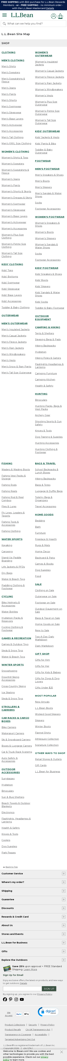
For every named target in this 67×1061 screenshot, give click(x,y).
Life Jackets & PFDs (13, 566)
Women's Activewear (14, 222)
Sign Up (49, 988)
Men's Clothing (13, 60)
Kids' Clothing (12, 264)
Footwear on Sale (45, 602)
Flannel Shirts (43, 732)
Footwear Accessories (47, 208)
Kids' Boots (41, 280)
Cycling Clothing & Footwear (12, 629)
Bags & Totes (42, 485)
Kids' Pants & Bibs (45, 143)
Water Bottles (10, 611)
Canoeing (7, 551)
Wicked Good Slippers (47, 714)
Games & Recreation (16, 638)
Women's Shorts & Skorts (16, 191)
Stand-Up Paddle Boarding (11, 559)
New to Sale (42, 630)
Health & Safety (44, 385)
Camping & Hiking (47, 327)
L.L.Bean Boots (44, 708)
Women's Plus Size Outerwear (46, 103)
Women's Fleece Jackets (49, 77)
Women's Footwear (49, 216)
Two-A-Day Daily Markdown (44, 638)
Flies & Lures (9, 506)
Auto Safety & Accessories (10, 760)
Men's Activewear (12, 125)
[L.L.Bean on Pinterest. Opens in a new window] (11, 999)
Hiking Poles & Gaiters (48, 358)
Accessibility (41, 1034)
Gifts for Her (42, 666)
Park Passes (9, 852)
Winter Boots (43, 726)
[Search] (5, 23)
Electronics (8, 812)
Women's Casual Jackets (49, 71)
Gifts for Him (42, 660)
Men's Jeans (9, 88)
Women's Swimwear (13, 204)
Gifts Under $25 (44, 687)
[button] (49, 1011)
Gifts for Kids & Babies (48, 672)
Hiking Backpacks (45, 345)
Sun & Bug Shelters (13, 797)
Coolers (6, 840)
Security (33, 1024)
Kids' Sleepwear (11, 289)
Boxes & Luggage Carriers (17, 745)
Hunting (41, 393)
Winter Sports (13, 664)
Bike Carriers (9, 727)
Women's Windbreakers (49, 89)
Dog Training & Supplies (49, 437)
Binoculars (41, 400)
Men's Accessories (12, 131)
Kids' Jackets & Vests (47, 137)
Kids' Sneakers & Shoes (48, 274)
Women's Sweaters (13, 163)
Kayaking (7, 545)
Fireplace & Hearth (46, 539)
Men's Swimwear (11, 106)
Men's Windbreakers (13, 354)
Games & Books (44, 563)
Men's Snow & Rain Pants (16, 366)
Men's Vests (9, 360)
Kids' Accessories (11, 301)
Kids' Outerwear (47, 131)
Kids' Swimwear (11, 282)
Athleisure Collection (47, 739)
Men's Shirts (9, 66)
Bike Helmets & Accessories (11, 604)
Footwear (43, 160)
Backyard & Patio (45, 557)
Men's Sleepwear (11, 112)
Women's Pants (11, 185)
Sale (38, 584)
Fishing (7, 463)
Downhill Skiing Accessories (10, 679)
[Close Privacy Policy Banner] (61, 1052)
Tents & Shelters (44, 333)
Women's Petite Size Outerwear (47, 113)
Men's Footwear (47, 168)
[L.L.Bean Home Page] (26, 16)
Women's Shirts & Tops (15, 157)
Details (50, 8)
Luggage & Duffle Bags (49, 491)
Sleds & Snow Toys (12, 650)
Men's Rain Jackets (13, 348)
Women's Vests (44, 95)
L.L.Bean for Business (47, 771)
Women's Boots (44, 232)
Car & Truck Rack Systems (17, 752)
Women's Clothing (15, 151)
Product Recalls (13, 1029)
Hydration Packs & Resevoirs (12, 620)
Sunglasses (8, 778)
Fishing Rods (9, 485)
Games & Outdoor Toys (15, 644)
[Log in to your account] (53, 16)
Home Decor (42, 551)
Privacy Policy (44, 994)
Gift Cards (40, 765)
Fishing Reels (9, 491)
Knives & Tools (43, 430)
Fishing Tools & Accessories (10, 523)
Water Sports (12, 539)
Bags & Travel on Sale (47, 618)
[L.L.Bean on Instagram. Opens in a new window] (16, 999)
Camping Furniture (46, 373)
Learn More (30, 969)
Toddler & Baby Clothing (16, 307)
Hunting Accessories (47, 443)
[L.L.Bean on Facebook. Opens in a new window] (5, 999)
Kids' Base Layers (12, 295)
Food (38, 576)
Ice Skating (8, 692)
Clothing (8, 52)
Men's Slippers (43, 187)
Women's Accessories (14, 228)
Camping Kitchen (45, 379)
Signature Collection (47, 745)
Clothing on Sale (44, 590)
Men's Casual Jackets (14, 335)
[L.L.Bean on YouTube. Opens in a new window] (22, 999)
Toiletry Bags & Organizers (44, 499)
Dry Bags (7, 573)
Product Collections (15, 1024)
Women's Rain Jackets (48, 83)
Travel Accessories (45, 506)
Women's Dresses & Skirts (17, 197)
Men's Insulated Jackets (16, 329)
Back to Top (12, 867)
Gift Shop (42, 653)
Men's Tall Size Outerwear (17, 372)
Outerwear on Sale (46, 596)
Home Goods (44, 514)
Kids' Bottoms (10, 276)
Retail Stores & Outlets (48, 759)
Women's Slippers (45, 238)
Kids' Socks (41, 301)
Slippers (39, 720)
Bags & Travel (45, 463)
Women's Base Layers (14, 216)
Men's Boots (42, 181)
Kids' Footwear (46, 267)
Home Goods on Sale (47, 624)
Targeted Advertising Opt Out (20, 1039)
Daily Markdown (44, 645)
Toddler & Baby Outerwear (44, 151)
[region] (33, 5)
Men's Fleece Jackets (14, 342)
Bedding (40, 520)
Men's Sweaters (11, 72)
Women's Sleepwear (13, 210)
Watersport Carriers (13, 733)
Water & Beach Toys (13, 579)
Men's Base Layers (12, 118)
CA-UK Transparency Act (38, 1029)
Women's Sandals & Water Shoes (46, 246)
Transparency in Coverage (18, 1034)
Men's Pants (9, 94)
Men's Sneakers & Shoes (49, 175)
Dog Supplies (9, 846)
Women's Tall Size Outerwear (45, 122)
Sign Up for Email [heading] (13, 975)
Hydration (40, 352)
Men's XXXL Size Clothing (16, 143)
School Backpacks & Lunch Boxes (46, 471)
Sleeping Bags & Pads (48, 339)
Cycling (7, 596)
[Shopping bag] (61, 16)
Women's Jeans (11, 179)
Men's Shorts (9, 100)
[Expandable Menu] (4, 15)
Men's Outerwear (15, 323)
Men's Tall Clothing (13, 137)
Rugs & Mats (42, 545)
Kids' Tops (7, 270)
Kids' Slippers (42, 286)
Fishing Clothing (11, 531)
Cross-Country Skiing (14, 686)
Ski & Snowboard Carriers (16, 739)
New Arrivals (42, 701)
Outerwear (10, 315)
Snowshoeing (9, 670)
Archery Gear (42, 415)
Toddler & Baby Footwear (49, 308)
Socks (38, 202)
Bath (38, 527)
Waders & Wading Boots (16, 469)
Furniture (40, 533)
